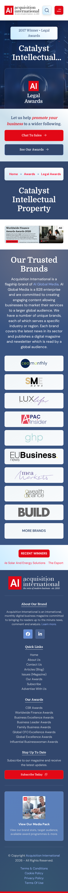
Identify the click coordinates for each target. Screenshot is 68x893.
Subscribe (34, 684)
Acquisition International (43, 855)
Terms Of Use (34, 883)
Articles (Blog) (34, 669)
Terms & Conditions (34, 868)
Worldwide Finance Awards (34, 713)
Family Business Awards (34, 727)
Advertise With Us (34, 689)
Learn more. (49, 624)
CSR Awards (34, 708)
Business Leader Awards (34, 722)
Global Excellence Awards (34, 737)
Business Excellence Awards (34, 717)
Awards (29, 174)
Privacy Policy (34, 878)
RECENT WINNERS (34, 553)
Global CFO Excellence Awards (34, 732)
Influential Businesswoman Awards (34, 742)
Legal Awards (51, 174)
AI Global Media (46, 284)
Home (13, 174)
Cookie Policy (34, 873)
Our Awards (34, 679)
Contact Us (34, 664)
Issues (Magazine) (34, 674)
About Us (34, 660)
